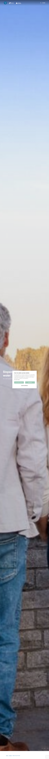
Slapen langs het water (16, 755)
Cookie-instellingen (24, 385)
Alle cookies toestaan (19, 382)
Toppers (10, 755)
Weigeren (30, 382)
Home (7, 755)
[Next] (48, 748)
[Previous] (42, 748)
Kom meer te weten (17, 379)
